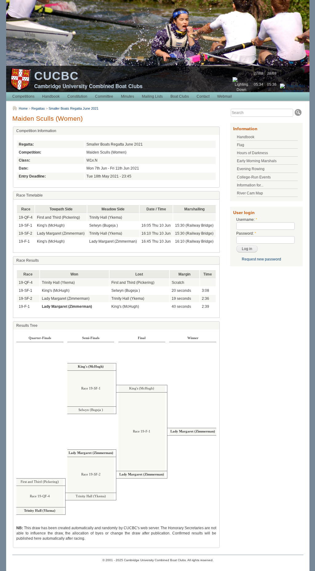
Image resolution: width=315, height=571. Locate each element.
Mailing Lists (152, 96)
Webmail (224, 96)
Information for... (250, 185)
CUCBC (56, 75)
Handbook (51, 96)
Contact (203, 96)
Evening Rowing (251, 169)
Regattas (38, 108)
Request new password (261, 259)
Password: (246, 233)
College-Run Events (254, 177)
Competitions (23, 96)
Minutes (127, 96)
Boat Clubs (179, 96)
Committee (104, 96)
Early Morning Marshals (257, 161)
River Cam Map (250, 193)
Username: (246, 219)
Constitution (77, 96)
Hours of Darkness (252, 153)
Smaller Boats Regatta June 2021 (73, 108)
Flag (240, 145)
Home (23, 108)
